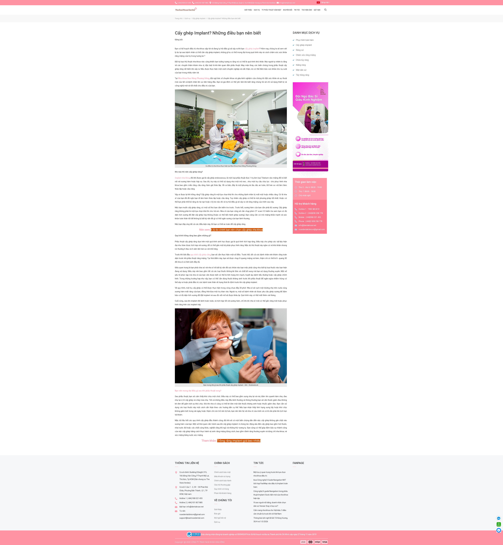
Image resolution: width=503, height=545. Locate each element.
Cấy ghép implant (198, 18)
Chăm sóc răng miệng (306, 55)
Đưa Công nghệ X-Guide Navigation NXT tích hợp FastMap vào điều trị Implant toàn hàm (270, 483)
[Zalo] (499, 518)
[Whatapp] (498, 524)
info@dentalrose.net (287, 3)
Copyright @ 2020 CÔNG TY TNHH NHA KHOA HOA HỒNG (200, 542)
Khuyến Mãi (287, 10)
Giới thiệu (218, 509)
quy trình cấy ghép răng (200, 254)
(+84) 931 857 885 (201, 3)
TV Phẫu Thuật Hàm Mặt (271, 10)
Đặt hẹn (317, 10)
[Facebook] (498, 530)
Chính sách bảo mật (222, 472)
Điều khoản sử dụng (222, 476)
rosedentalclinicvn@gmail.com (312, 229)
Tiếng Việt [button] (325, 2)
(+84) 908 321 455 (184, 3)
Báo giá (217, 514)
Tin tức (297, 10)
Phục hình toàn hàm (305, 40)
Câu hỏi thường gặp (222, 485)
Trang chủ (178, 18)
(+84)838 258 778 (315, 213)
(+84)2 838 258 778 (314, 221)
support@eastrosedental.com (191, 518)
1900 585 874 (313, 209)
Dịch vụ (257, 10)
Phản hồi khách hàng (222, 493)
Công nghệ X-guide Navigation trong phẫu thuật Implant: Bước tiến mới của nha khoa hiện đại (270, 494)
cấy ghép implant (252, 48)
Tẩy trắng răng (302, 75)
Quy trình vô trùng (221, 489)
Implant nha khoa (182, 178)
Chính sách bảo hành (222, 481)
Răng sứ (300, 50)
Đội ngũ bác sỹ (220, 518)
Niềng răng (301, 65)
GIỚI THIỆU (248, 10)
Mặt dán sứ (301, 70)
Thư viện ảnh (307, 10)
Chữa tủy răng (302, 60)
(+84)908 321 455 (313, 217)
